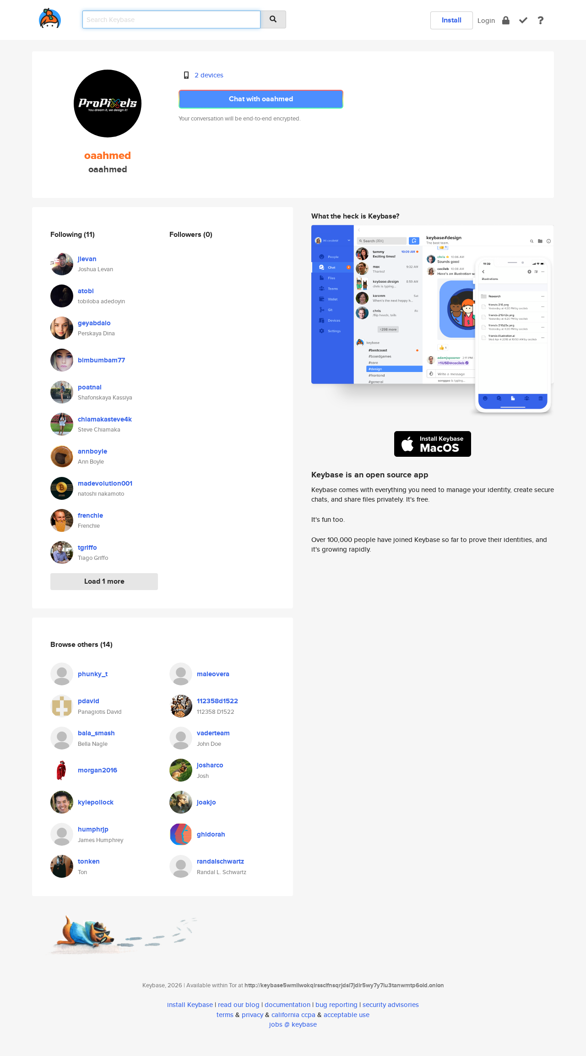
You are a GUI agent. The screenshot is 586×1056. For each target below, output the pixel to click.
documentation (287, 1004)
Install (451, 20)
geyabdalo (94, 323)
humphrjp (93, 829)
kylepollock (96, 802)
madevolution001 (105, 483)
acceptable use (346, 1014)
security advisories (391, 1004)
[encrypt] (506, 20)
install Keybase (190, 1004)
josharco (210, 765)
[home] (50, 16)
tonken (89, 861)
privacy (252, 1014)
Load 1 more (104, 581)
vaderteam (213, 733)
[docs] (540, 20)
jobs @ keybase (293, 1024)
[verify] (523, 20)
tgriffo (87, 547)
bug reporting (336, 1004)
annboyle (92, 451)
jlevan (87, 259)
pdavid (88, 701)
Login (486, 20)
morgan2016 (97, 770)
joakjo (206, 802)
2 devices (209, 75)
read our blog (239, 1004)
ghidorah (211, 834)
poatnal (90, 387)
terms (225, 1014)
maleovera (213, 674)
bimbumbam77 (101, 360)
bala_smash (96, 733)
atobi (86, 291)
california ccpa (293, 1014)
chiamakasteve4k (105, 419)
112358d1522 (217, 701)
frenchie (90, 515)
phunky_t (93, 674)
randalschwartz (220, 861)
